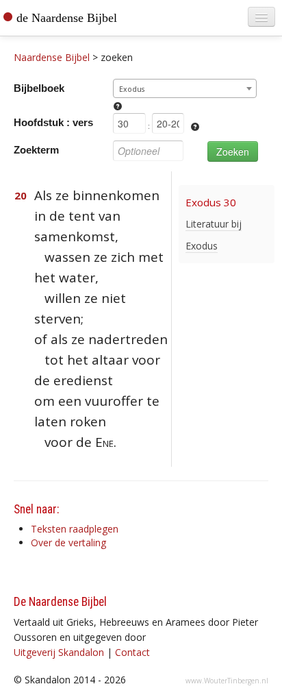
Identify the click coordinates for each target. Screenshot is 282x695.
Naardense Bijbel (52, 57)
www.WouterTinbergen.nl (226, 680)
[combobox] (185, 88)
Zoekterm (36, 150)
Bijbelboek (39, 88)
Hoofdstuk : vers (53, 122)
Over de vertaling (68, 542)
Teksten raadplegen (74, 528)
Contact (132, 652)
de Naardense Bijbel (66, 18)
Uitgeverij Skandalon (59, 652)
